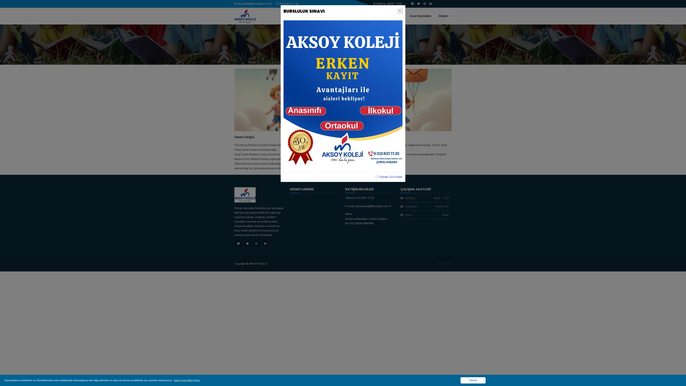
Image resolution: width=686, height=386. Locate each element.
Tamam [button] (473, 380)
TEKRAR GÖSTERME (390, 177)
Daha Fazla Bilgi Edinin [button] (187, 380)
